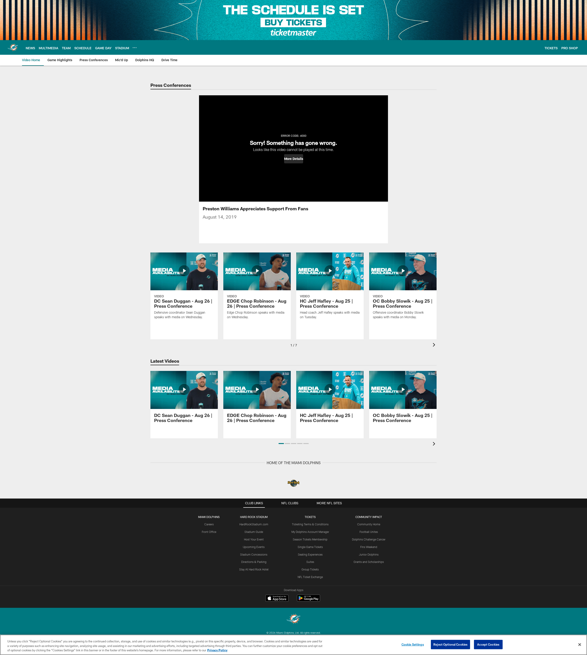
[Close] (580, 644)
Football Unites (369, 531)
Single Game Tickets (310, 546)
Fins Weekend (368, 546)
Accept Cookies (488, 644)
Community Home (368, 524)
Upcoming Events (254, 546)
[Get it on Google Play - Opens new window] (308, 600)
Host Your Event (254, 539)
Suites (310, 561)
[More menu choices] (134, 47)
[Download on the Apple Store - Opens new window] (277, 599)
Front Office (209, 531)
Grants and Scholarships (369, 561)
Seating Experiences (310, 554)
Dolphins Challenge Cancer (368, 539)
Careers (209, 524)
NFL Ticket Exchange (310, 576)
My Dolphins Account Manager (310, 531)
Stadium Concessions (253, 554)
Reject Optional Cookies (450, 644)
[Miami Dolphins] (293, 619)
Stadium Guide (253, 531)
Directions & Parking (253, 561)
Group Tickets (310, 569)
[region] (293, 645)
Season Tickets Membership (310, 539)
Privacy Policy (217, 650)
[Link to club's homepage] (12, 47)
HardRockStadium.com (253, 524)
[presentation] (435, 345)
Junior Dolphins (369, 554)
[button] (293, 158)
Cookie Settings (412, 644)
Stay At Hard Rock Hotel (254, 569)
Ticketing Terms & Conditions (310, 524)
